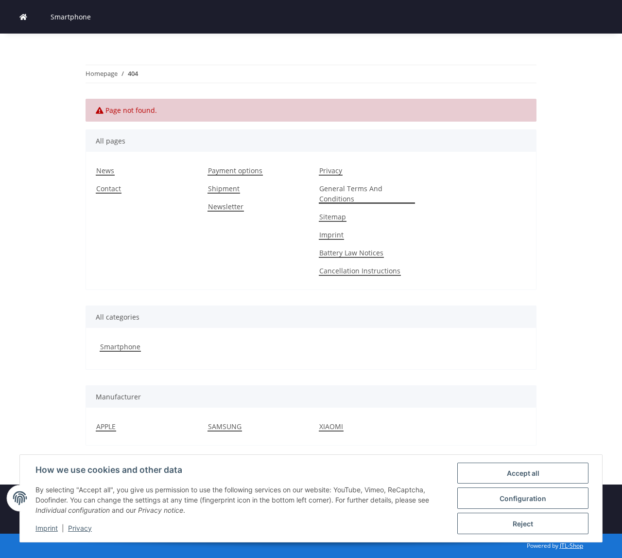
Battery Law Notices (351, 252)
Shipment (224, 188)
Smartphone (120, 346)
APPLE (106, 426)
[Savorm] (23, 17)
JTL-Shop (571, 545)
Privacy (80, 528)
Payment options (235, 170)
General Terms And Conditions (350, 193)
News (105, 170)
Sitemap (332, 216)
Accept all (523, 473)
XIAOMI (331, 426)
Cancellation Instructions (359, 270)
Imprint (46, 528)
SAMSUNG (225, 426)
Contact (108, 188)
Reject (523, 524)
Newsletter (225, 206)
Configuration (523, 498)
